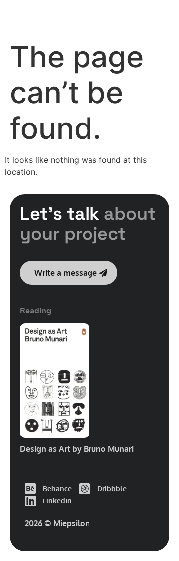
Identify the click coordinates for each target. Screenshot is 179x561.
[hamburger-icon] (157, 17)
